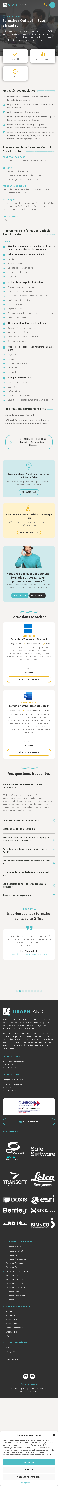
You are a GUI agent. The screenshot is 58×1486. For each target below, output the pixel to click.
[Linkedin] (25, 1376)
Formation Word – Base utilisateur (29, 724)
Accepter (29, 1462)
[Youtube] (32, 1376)
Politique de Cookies (29, 1483)
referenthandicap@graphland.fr (23, 138)
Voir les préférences (29, 1477)
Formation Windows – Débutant (29, 654)
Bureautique (13, 16)
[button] (54, 1435)
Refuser (29, 1470)
